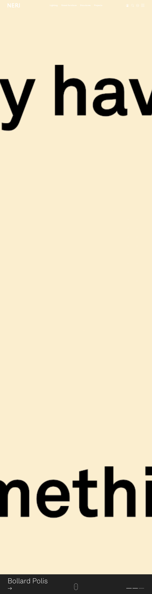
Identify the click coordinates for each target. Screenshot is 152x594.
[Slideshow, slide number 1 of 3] (129, 588)
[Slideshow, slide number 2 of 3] (135, 588)
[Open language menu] (137, 5)
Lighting (54, 5)
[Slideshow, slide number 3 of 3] (141, 588)
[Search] (132, 5)
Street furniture (69, 5)
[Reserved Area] (127, 5)
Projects (98, 5)
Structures (85, 5)
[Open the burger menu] (142, 5)
